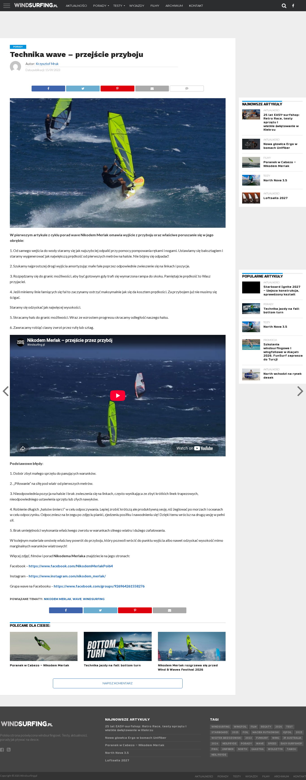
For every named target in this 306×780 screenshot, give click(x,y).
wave (77, 599)
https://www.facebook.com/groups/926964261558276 (99, 586)
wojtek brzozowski (226, 738)
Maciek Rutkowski (265, 732)
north (242, 749)
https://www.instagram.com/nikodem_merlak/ (67, 576)
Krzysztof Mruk (47, 64)
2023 (299, 732)
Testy (117, 5)
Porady (99, 5)
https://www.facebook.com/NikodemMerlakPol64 (71, 566)
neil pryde (218, 754)
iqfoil (287, 732)
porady (246, 743)
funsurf (262, 738)
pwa (214, 749)
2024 (214, 743)
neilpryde (229, 743)
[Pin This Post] (117, 87)
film (253, 726)
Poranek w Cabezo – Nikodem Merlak (39, 665)
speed (272, 743)
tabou (291, 749)
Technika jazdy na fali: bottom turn (112, 665)
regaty (266, 726)
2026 (278, 726)
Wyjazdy (136, 5)
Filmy (155, 5)
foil (245, 732)
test (289, 726)
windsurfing (94, 599)
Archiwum (174, 5)
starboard (219, 732)
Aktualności (76, 5)
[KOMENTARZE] (187, 87)
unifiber (228, 749)
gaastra (257, 749)
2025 (235, 732)
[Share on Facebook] (48, 87)
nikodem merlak (57, 599)
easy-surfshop (291, 743)
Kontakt (196, 5)
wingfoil (240, 726)
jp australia (292, 738)
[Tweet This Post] (83, 87)
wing (275, 738)
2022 (248, 738)
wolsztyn (275, 749)
